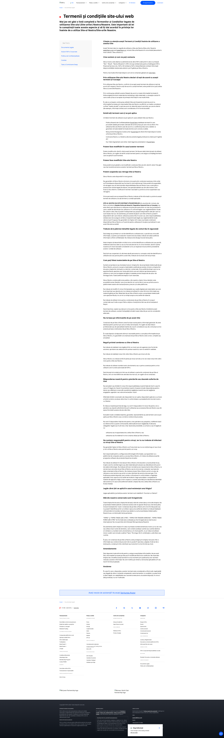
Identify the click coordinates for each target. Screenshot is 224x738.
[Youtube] (140, 608)
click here (152, 73)
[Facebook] (116, 608)
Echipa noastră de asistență (150, 711)
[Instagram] (156, 608)
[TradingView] (163, 608)
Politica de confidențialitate (106, 712)
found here (134, 123)
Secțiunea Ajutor (127, 592)
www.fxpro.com (108, 50)
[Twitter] (132, 608)
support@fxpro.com (137, 717)
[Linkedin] (124, 608)
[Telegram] (148, 608)
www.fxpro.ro (121, 50)
